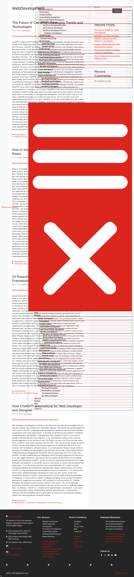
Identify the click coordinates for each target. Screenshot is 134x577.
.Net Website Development (48, 66)
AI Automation (44, 12)
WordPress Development (48, 22)
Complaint (77, 521)
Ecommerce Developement (47, 63)
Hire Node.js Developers (49, 86)
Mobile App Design (48, 43)
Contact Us (37, 99)
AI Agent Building (45, 14)
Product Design (44, 49)
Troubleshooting (31, 502)
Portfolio (36, 91)
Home (35, 3)
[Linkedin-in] (112, 555)
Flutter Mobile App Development (50, 57)
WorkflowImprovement (55, 502)
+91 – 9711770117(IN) (14, 548)
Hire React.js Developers (50, 84)
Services (36, 6)
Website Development (45, 9)
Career (35, 96)
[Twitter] (105, 555)
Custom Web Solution (45, 69)
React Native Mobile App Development (52, 60)
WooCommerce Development (53, 28)
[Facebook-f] (101, 555)
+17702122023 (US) (13, 555)
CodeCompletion (19, 502)
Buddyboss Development (53, 33)
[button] (80, 207)
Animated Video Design (48, 38)
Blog (35, 94)
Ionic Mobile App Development (49, 55)
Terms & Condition (121, 573)
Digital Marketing (44, 72)
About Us (36, 89)
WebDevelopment (41, 502)
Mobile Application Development (49, 52)
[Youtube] (116, 555)
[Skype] (108, 555)
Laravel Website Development (49, 17)
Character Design (47, 46)
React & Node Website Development (51, 20)
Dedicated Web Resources (47, 75)
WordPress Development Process (54, 25)
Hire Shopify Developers (49, 78)
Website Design (44, 41)
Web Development (20, 500)
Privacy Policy (79, 526)
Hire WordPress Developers (51, 81)
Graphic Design (44, 35)
